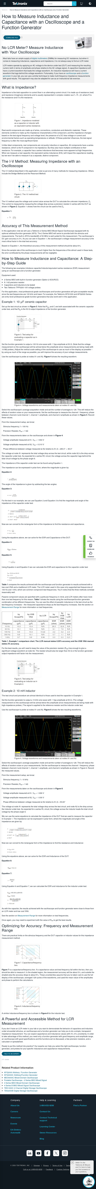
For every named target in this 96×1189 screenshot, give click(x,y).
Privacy (46, 1165)
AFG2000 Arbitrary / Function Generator (20, 1072)
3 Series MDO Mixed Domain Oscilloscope (22, 1083)
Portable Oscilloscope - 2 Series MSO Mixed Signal (25, 1080)
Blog (42, 1139)
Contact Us (45, 1112)
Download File (12, 38)
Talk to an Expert (11, 1054)
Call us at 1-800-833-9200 (32, 1169)
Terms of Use (57, 1165)
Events (14, 1124)
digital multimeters (39, 58)
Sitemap (37, 1165)
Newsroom (16, 1118)
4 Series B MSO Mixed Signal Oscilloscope (22, 1085)
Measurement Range (10, 607)
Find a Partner (80, 1106)
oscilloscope (71, 73)
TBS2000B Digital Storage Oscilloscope (20, 1090)
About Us (15, 1106)
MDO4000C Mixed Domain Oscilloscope (21, 1077)
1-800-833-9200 (47, 1106)
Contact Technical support (48, 1119)
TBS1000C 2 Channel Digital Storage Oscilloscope (25, 1088)
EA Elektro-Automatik (16, 1131)
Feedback (49, 1169)
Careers (14, 1112)
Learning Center (47, 1127)
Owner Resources (48, 1133)
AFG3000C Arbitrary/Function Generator (20, 1075)
